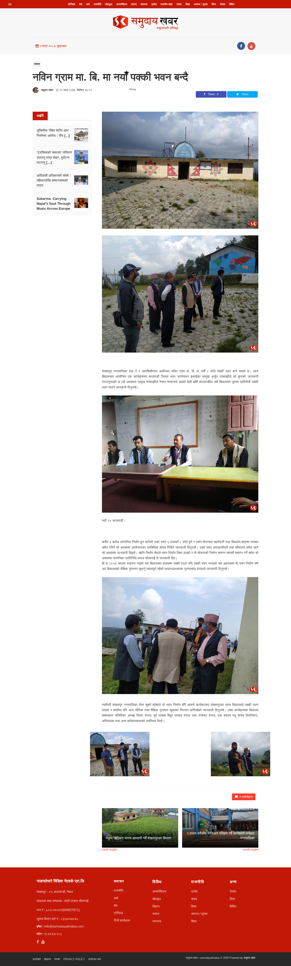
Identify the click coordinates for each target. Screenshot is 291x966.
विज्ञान (156, 906)
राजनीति (97, 4)
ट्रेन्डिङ (71, 4)
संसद (179, 4)
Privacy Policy (74, 959)
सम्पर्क (57, 959)
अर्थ (88, 4)
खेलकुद (108, 4)
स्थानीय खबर (167, 4)
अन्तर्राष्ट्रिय (121, 4)
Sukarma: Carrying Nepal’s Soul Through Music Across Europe (53, 203)
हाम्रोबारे (37, 959)
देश (80, 4)
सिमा (214, 4)
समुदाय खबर (47, 90)
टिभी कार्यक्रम (122, 920)
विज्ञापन (47, 959)
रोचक (222, 4)
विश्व (232, 899)
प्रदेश (154, 4)
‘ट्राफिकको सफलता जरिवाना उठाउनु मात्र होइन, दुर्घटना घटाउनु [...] (54, 157)
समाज (134, 4)
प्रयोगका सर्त (94, 959)
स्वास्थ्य (144, 4)
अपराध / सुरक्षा (201, 4)
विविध (231, 4)
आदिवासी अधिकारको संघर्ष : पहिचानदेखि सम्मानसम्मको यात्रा (54, 180)
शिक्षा (187, 4)
